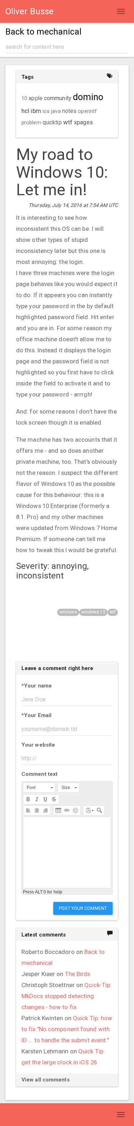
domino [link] (88, 97)
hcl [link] (25, 110)
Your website (38, 745)
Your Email (36, 715)
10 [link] (24, 98)
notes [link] (69, 111)
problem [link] (31, 122)
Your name (36, 686)
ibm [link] (36, 110)
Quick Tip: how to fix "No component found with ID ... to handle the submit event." (66, 1029)
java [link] (55, 111)
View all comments (45, 1079)
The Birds (77, 973)
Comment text (39, 774)
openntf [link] (87, 111)
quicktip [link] (52, 122)
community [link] (57, 98)
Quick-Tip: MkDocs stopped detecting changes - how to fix (66, 996)
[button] (39, 788)
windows (68, 611)
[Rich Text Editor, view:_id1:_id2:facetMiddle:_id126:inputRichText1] (67, 852)
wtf (113, 611)
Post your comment (83, 908)
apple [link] (36, 98)
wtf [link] (68, 122)
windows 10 (93, 611)
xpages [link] (83, 122)
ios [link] (46, 111)
